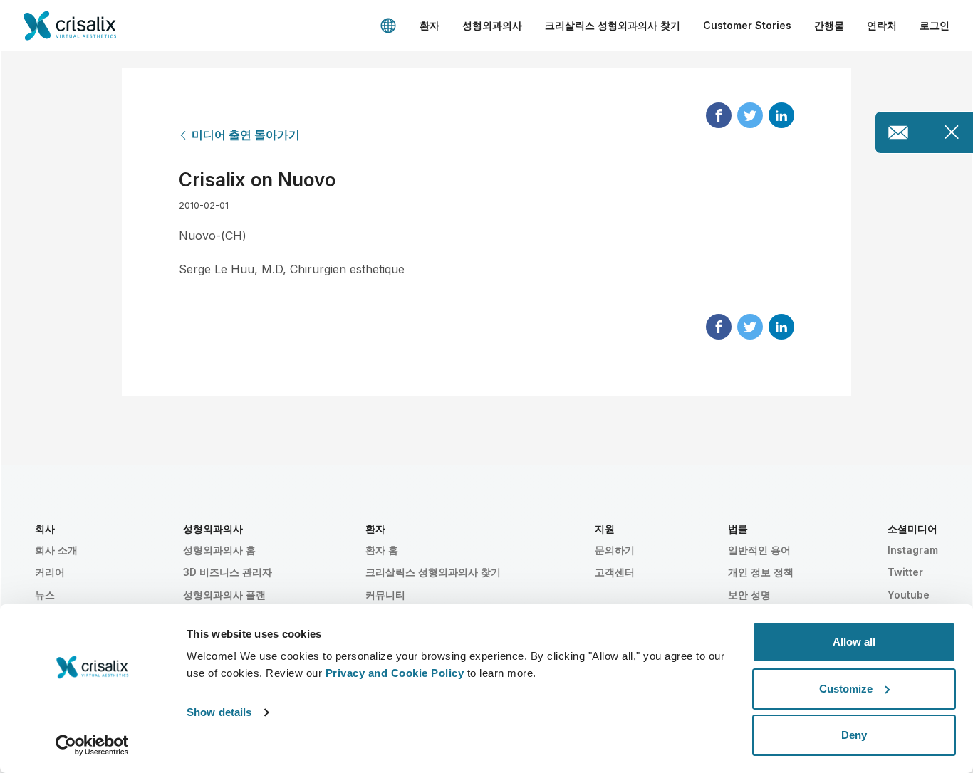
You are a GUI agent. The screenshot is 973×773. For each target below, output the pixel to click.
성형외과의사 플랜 (224, 595)
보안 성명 (749, 595)
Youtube (909, 595)
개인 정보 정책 (761, 572)
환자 (429, 25)
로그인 (934, 25)
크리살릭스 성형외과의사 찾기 (612, 25)
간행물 (829, 25)
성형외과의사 (492, 25)
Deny (854, 735)
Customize (846, 689)
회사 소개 (56, 550)
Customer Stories (747, 25)
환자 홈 (381, 550)
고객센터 (615, 572)
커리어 (50, 572)
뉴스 (45, 595)
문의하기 (615, 550)
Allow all (854, 642)
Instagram (913, 550)
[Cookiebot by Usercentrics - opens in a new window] (92, 745)
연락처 (882, 25)
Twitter (905, 572)
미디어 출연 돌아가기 (246, 134)
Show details (219, 712)
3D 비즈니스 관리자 (227, 572)
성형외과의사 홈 (219, 550)
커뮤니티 (385, 595)
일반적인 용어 (759, 550)
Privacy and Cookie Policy (395, 673)
